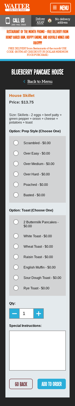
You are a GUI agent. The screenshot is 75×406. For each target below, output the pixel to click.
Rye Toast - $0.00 (36, 288)
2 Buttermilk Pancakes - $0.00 (41, 224)
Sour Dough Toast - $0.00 (42, 278)
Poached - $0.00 (36, 184)
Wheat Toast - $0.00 (38, 246)
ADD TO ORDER (52, 383)
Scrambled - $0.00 (37, 143)
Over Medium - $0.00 (39, 164)
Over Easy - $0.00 (37, 153)
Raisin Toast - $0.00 (38, 257)
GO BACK (21, 384)
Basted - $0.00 (34, 195)
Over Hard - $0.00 (37, 174)
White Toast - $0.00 (38, 236)
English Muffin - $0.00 (40, 267)
